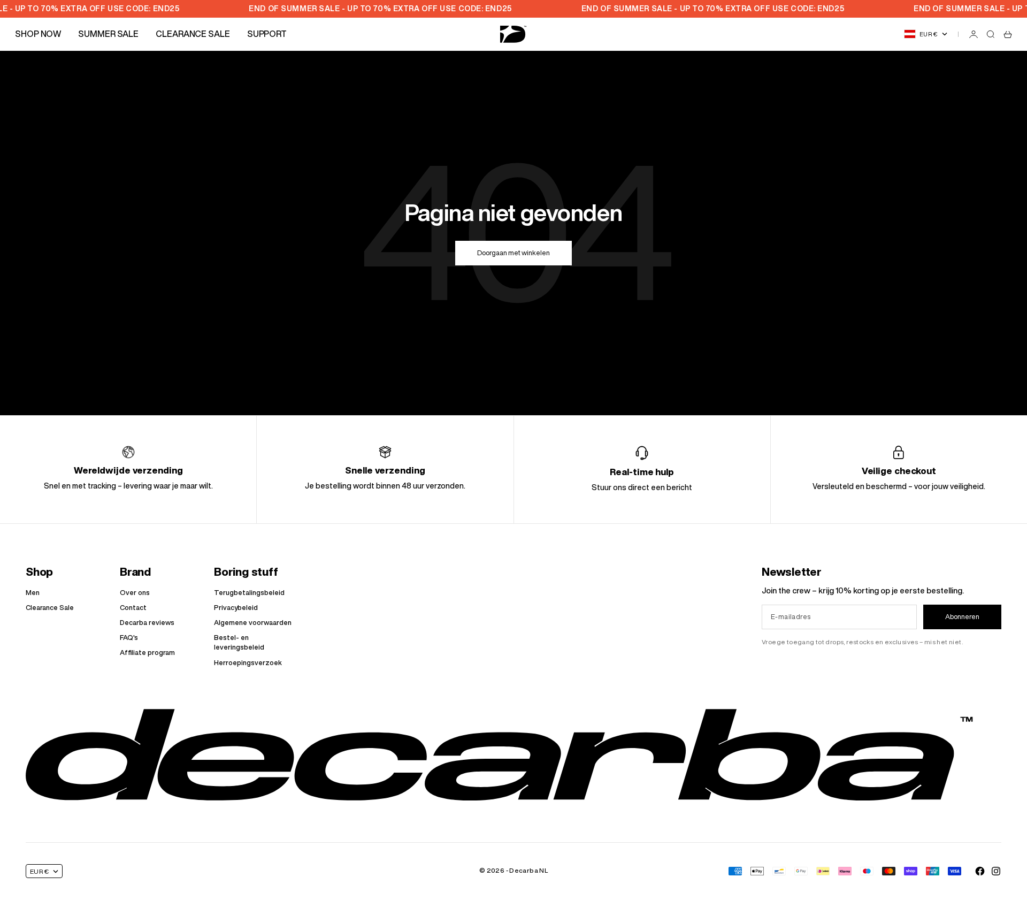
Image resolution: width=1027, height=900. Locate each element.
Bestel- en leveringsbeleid (239, 642)
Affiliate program (147, 652)
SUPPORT (267, 33)
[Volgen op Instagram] (996, 871)
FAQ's (129, 637)
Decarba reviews (147, 622)
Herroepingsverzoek (248, 662)
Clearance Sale (50, 607)
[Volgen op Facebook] (980, 871)
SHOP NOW (38, 33)
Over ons (135, 592)
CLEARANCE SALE (193, 33)
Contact (133, 607)
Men (33, 592)
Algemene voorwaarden (253, 622)
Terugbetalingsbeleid (249, 592)
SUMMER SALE (108, 33)
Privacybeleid (236, 607)
